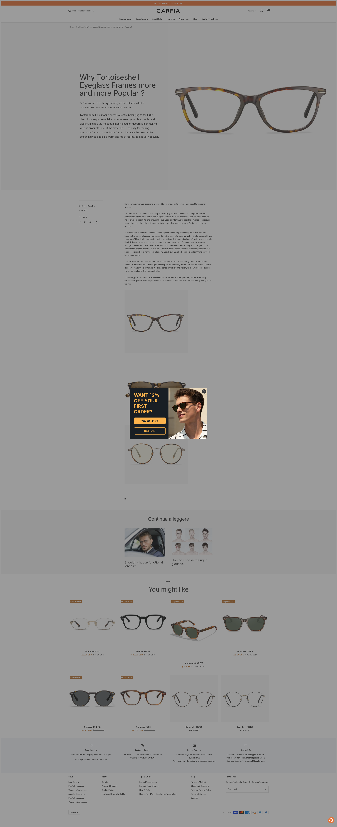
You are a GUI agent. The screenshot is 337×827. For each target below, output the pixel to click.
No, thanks (149, 431)
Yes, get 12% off (149, 421)
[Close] (204, 391)
